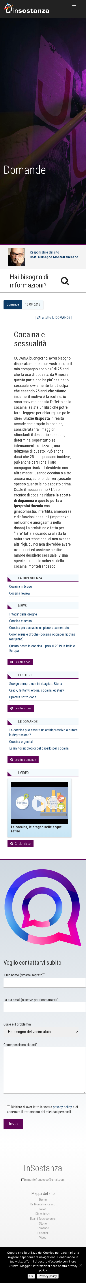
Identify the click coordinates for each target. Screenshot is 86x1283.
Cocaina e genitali (21, 742)
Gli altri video (23, 843)
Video (43, 1238)
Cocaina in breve (20, 586)
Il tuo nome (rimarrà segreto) (24, 975)
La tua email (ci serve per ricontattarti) (31, 1000)
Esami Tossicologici (43, 1219)
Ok (31, 1276)
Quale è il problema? (17, 1024)
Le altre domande (25, 759)
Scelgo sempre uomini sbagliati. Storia (35, 684)
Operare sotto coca (22, 697)
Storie (43, 1223)
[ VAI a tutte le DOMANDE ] (53, 318)
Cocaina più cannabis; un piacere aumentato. (39, 628)
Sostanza (43, 1168)
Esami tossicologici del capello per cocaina (39, 748)
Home (43, 1200)
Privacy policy (48, 1276)
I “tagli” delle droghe (23, 614)
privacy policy (62, 1107)
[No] (80, 1265)
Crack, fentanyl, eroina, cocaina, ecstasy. (36, 690)
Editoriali (43, 1233)
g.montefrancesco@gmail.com (45, 1180)
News (43, 1209)
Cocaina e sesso (20, 621)
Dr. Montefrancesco (42, 1204)
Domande (13, 304)
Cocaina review (19, 593)
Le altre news (22, 662)
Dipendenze (43, 1214)
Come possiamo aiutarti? (20, 1045)
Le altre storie (23, 708)
